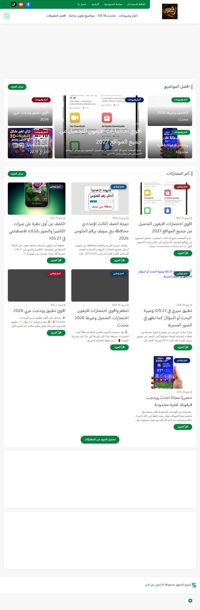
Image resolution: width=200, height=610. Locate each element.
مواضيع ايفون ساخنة (82, 16)
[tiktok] (13, 4)
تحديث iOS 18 (107, 16)
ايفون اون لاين (153, 585)
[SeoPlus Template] (193, 585)
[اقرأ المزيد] (183, 253)
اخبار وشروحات (128, 16)
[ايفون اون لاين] (170, 11)
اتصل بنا (82, 4)
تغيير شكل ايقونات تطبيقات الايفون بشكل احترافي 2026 (32, 145)
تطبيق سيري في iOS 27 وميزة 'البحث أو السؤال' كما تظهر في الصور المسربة (168, 318)
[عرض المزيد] (17, 87)
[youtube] (21, 4)
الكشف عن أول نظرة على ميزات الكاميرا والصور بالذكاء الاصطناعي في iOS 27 (37, 231)
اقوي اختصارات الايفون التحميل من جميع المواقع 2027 (100, 136)
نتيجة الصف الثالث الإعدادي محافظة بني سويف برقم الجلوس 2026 (101, 231)
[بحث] (7, 16)
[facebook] (28, 4)
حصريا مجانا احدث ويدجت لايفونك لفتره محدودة (172, 145)
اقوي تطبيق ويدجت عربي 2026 (31, 116)
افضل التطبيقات (56, 16)
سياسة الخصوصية (113, 4)
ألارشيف (95, 4)
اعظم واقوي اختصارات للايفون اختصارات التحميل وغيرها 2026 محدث (171, 109)
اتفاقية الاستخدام (137, 4)
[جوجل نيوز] (6, 4)
